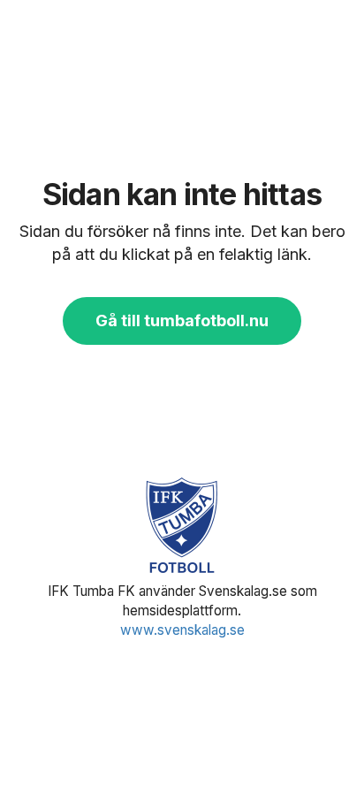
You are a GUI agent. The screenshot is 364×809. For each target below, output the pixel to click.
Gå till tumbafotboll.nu (182, 320)
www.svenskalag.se (182, 630)
